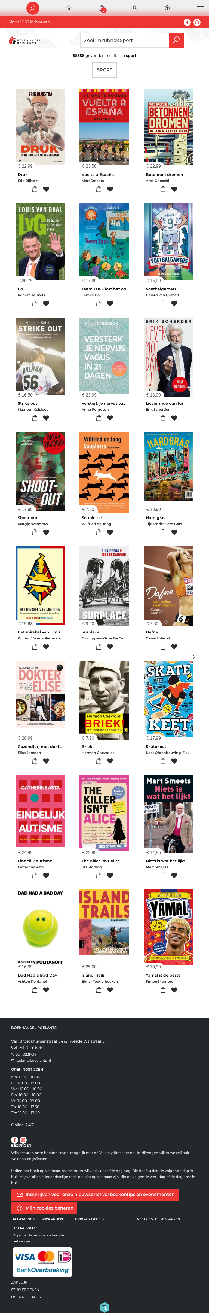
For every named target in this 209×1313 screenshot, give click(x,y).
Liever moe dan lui (164, 403)
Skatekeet (156, 746)
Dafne (152, 632)
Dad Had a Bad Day (37, 975)
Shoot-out (28, 517)
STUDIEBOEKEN (25, 1290)
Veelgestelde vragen (158, 1219)
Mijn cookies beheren (48, 1208)
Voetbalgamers (161, 289)
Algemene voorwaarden (38, 1219)
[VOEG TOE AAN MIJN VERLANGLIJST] (46, 189)
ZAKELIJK (19, 1282)
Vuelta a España (98, 174)
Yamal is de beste (163, 975)
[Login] (134, 8)
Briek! (87, 746)
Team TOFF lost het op (104, 289)
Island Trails (93, 975)
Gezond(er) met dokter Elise (45, 746)
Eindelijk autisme (35, 860)
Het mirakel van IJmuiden (43, 632)
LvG (21, 289)
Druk (23, 174)
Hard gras (155, 517)
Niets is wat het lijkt (165, 860)
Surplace (90, 632)
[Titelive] (104, 1307)
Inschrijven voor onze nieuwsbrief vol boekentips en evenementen (99, 1194)
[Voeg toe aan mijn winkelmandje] (35, 189)
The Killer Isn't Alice (101, 860)
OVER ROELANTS (26, 1297)
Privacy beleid (89, 1219)
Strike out (27, 403)
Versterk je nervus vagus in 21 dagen (118, 403)
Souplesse (92, 517)
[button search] (176, 40)
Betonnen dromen (164, 174)
